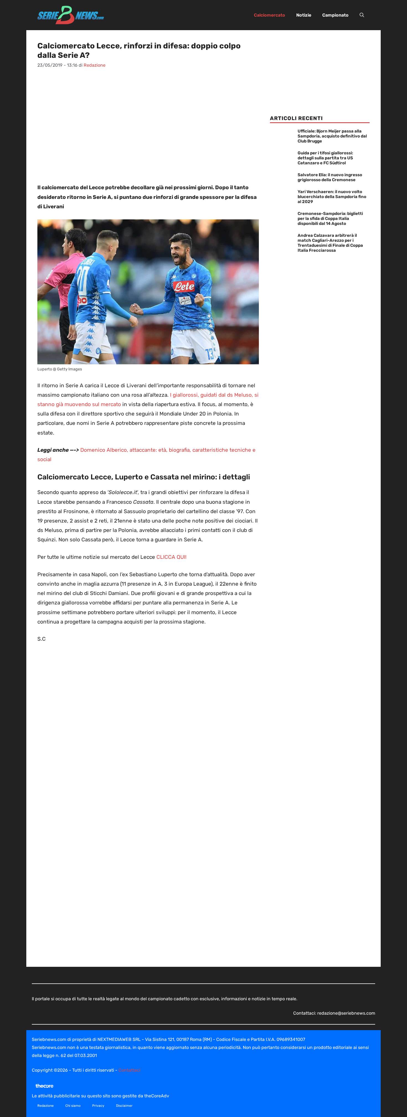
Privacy (98, 1106)
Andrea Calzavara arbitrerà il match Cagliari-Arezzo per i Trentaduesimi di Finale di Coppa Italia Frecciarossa (330, 243)
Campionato (335, 15)
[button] (362, 15)
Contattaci (129, 1070)
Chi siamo (73, 1106)
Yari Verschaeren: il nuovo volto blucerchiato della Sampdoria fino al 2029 (332, 196)
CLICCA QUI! (171, 557)
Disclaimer (124, 1106)
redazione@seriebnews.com (346, 1013)
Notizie (303, 15)
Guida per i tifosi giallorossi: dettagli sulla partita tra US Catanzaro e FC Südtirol (325, 157)
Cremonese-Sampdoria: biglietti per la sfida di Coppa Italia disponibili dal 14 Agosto (330, 218)
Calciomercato (269, 15)
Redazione (45, 1106)
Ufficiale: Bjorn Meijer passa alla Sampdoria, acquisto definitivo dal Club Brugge (332, 136)
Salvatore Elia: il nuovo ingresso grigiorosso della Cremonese (330, 177)
